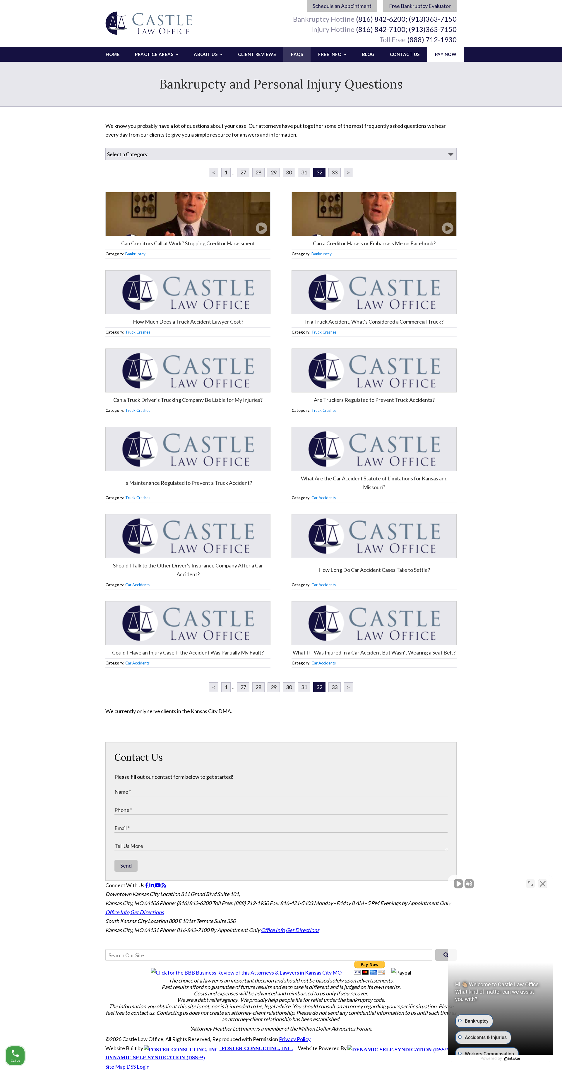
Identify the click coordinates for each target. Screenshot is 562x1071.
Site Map (115, 1066)
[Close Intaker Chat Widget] (542, 883)
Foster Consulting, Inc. (256, 1048)
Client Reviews (257, 54)
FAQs (297, 54)
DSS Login (138, 1066)
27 (243, 172)
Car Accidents (323, 497)
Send (126, 865)
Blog (368, 54)
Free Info (330, 54)
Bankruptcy (135, 253)
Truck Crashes (137, 332)
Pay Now (446, 54)
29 (274, 172)
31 (304, 172)
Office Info (117, 912)
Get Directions (147, 912)
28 (258, 172)
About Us (206, 54)
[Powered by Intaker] (512, 1058)
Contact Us (405, 54)
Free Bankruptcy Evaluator (420, 6)
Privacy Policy (295, 1039)
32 (319, 172)
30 (289, 172)
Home (113, 54)
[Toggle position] (530, 883)
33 (334, 172)
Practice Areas (154, 54)
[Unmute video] (458, 883)
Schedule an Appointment (342, 6)
